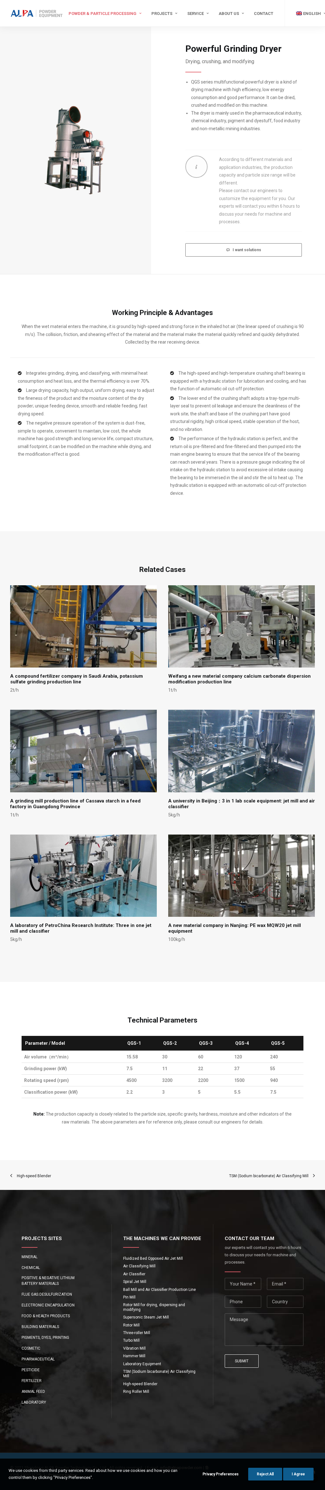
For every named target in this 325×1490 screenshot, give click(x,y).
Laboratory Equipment (142, 1364)
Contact (263, 13)
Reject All (265, 1474)
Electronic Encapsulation (48, 1305)
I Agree (298, 1474)
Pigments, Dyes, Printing (45, 1337)
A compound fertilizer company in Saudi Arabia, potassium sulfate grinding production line (76, 679)
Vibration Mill (134, 1348)
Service (195, 13)
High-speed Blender (140, 1384)
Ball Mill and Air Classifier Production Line (159, 1289)
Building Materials (40, 1327)
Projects (161, 13)
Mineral (29, 1257)
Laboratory (34, 1402)
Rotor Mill (131, 1325)
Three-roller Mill (136, 1333)
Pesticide (31, 1370)
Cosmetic (31, 1348)
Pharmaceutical (38, 1359)
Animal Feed (33, 1391)
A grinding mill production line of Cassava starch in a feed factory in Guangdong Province (75, 803)
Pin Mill (129, 1297)
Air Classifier (134, 1274)
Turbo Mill (131, 1340)
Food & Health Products (46, 1316)
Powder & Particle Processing (102, 13)
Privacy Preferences (220, 1474)
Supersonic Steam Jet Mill (146, 1317)
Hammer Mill (134, 1356)
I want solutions (247, 250)
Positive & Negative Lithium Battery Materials (48, 1281)
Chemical (31, 1267)
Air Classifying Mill (139, 1266)
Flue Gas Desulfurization (47, 1294)
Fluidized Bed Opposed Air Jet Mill (153, 1258)
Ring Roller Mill (136, 1391)
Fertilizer (32, 1381)
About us (229, 13)
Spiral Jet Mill (134, 1281)
